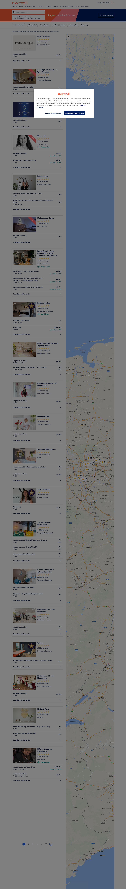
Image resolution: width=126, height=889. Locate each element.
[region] (64, 103)
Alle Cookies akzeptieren (74, 113)
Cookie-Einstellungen (53, 113)
